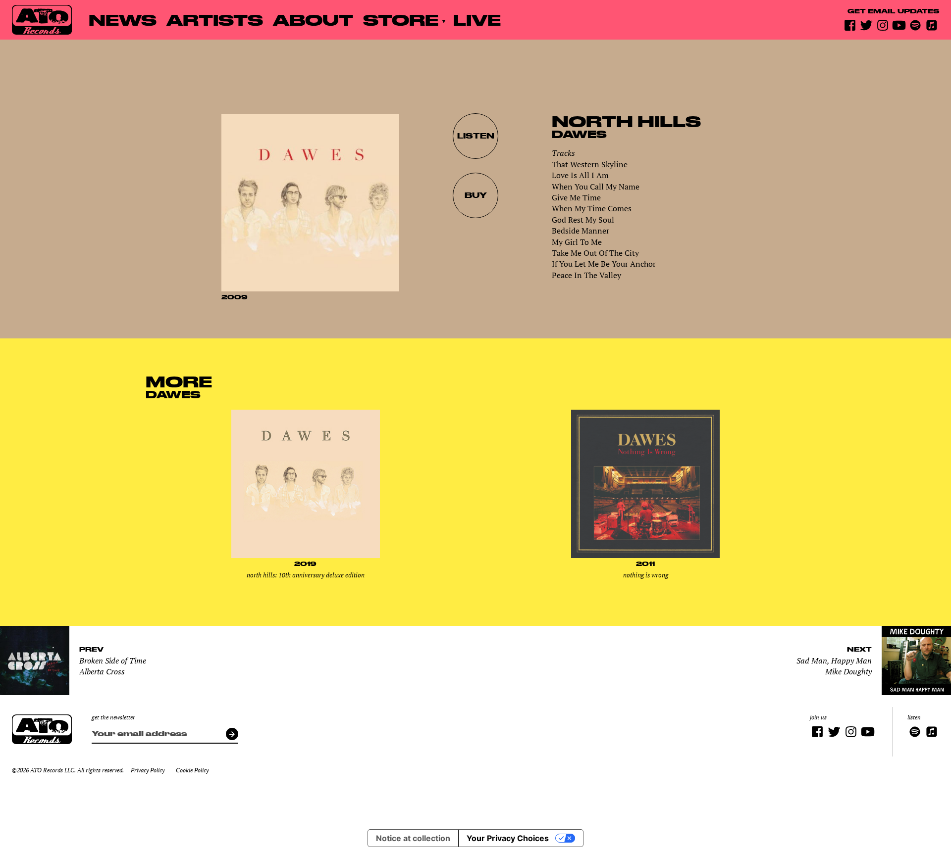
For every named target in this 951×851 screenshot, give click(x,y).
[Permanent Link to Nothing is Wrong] (645, 555)
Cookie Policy (192, 770)
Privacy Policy (147, 770)
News (123, 19)
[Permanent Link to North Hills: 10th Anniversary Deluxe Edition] (305, 555)
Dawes (579, 134)
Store (400, 19)
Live (477, 19)
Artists (214, 19)
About (313, 19)
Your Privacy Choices (508, 838)
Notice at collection (413, 838)
